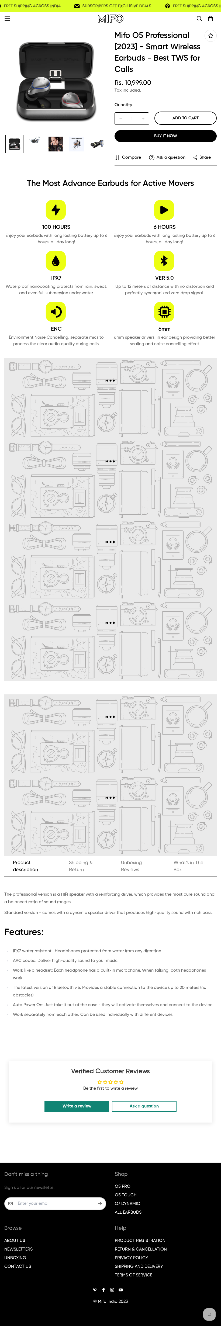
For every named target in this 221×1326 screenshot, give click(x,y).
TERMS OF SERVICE (133, 1275)
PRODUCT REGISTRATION (140, 1241)
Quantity (123, 105)
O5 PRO (122, 1187)
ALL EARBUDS (128, 1212)
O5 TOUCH (126, 1195)
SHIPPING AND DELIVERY (139, 1267)
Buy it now (165, 136)
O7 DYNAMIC (127, 1204)
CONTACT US (17, 1267)
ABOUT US (14, 1241)
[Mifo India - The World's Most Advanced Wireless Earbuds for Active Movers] (110, 18)
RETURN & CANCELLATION (141, 1249)
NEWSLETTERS (18, 1249)
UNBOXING (15, 1258)
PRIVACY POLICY (131, 1258)
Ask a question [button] (144, 1106)
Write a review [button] (77, 1106)
